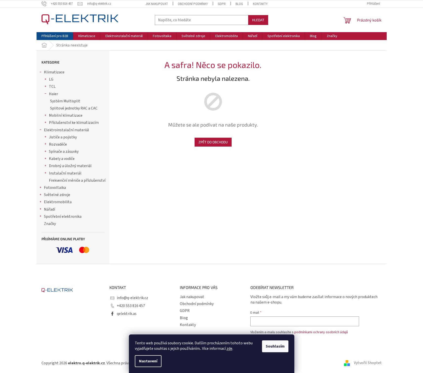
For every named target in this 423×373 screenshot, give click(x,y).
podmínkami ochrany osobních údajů (321, 332)
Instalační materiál (65, 173)
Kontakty (260, 4)
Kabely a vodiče (62, 158)
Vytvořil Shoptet (368, 363)
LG (51, 79)
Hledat (258, 20)
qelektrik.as (127, 313)
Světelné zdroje (57, 194)
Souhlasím (275, 346)
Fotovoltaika (55, 187)
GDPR (222, 4)
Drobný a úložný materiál (70, 166)
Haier (53, 94)
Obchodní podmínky (193, 4)
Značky (50, 223)
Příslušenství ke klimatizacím (74, 122)
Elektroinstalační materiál (66, 130)
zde (229, 348)
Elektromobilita (58, 202)
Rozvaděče (58, 144)
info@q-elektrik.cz (132, 298)
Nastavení (148, 361)
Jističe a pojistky (63, 137)
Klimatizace (54, 72)
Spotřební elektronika (62, 216)
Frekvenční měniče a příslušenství (77, 180)
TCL (52, 86)
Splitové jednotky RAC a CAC (74, 108)
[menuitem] (55, 36)
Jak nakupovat (156, 4)
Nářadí (49, 209)
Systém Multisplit (65, 101)
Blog (239, 4)
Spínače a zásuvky (64, 151)
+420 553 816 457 (131, 305)
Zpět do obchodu (213, 142)
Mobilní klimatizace (65, 115)
